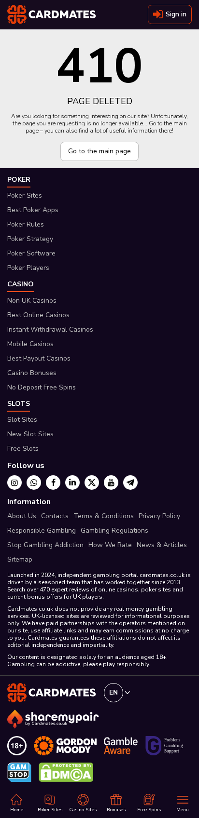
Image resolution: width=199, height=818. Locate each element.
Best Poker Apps (32, 210)
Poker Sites (24, 195)
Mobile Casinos (30, 344)
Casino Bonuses (32, 372)
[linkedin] (72, 482)
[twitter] (92, 482)
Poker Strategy (30, 238)
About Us (21, 516)
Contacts (55, 516)
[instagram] (14, 482)
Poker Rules (25, 224)
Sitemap (19, 559)
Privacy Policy (159, 516)
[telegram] (130, 482)
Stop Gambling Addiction (45, 545)
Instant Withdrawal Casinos (50, 329)
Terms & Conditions (103, 516)
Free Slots (23, 448)
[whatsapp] (34, 482)
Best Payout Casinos (39, 358)
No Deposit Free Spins (41, 387)
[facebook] (53, 482)
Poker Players (28, 267)
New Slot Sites (30, 434)
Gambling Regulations (114, 530)
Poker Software (31, 253)
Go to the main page (99, 151)
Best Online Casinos (38, 315)
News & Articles (162, 545)
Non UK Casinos (32, 300)
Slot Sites (22, 419)
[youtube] (111, 482)
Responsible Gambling (41, 530)
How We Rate (110, 545)
